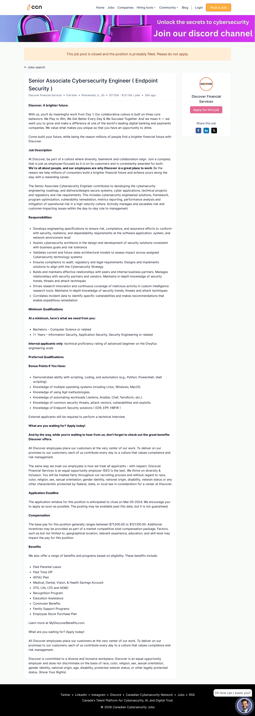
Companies (125, 7)
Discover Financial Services (45, 95)
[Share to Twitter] (214, 130)
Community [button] (167, 7)
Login (199, 7)
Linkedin (81, 695)
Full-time (71, 95)
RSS (192, 695)
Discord (115, 695)
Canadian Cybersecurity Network (149, 695)
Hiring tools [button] (145, 7)
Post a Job (218, 7)
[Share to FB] (198, 130)
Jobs (110, 7)
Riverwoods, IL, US (93, 95)
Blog (185, 7)
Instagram (98, 695)
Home (100, 7)
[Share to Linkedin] (206, 130)
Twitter (65, 695)
